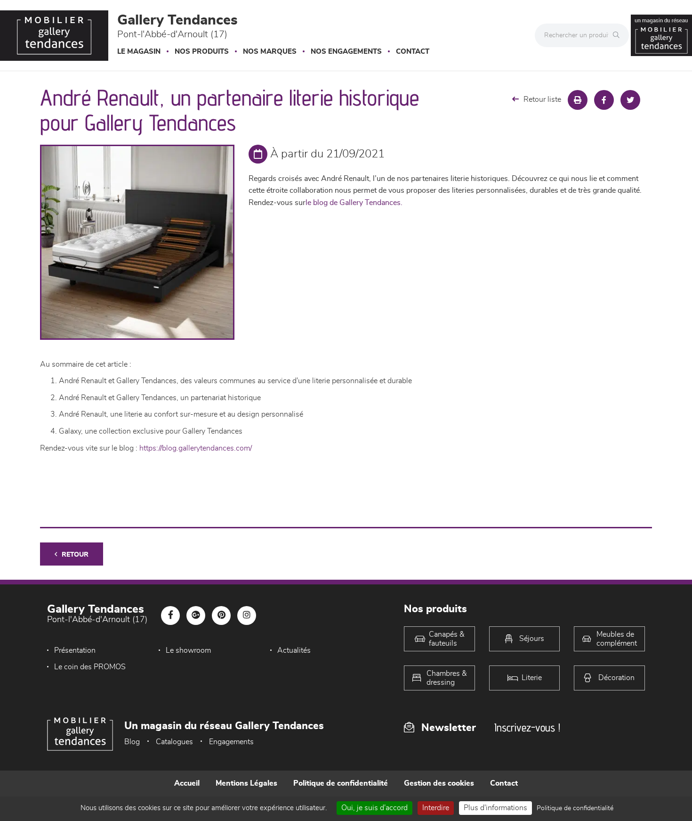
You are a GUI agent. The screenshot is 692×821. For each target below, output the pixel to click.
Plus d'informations (495, 808)
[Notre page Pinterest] (221, 615)
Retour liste (542, 99)
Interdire (435, 808)
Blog (132, 742)
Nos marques (270, 51)
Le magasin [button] (139, 51)
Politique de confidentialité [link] (575, 808)
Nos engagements (346, 51)
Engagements (231, 742)
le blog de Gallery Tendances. (354, 202)
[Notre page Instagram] (246, 615)
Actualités (294, 650)
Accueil (187, 783)
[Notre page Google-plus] (195, 615)
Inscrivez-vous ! (527, 727)
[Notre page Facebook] (170, 615)
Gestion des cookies (439, 783)
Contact (412, 51)
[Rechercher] (618, 35)
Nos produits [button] (202, 51)
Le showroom (188, 650)
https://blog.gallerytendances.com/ (195, 448)
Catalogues (174, 742)
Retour (75, 554)
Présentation (75, 650)
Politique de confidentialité (340, 783)
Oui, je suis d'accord (374, 808)
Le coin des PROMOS (90, 667)
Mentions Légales (246, 783)
